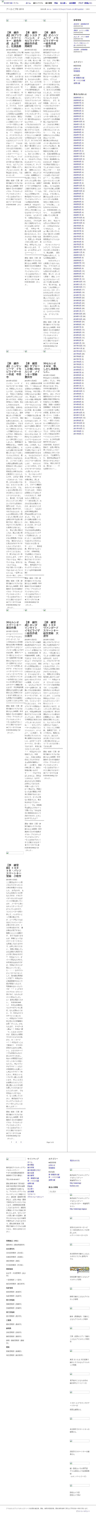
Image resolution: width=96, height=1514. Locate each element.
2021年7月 (77, 231)
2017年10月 (78, 351)
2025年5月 (77, 108)
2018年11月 (78, 316)
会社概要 (31, 1191)
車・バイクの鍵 (79, 80)
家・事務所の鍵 (33, 1178)
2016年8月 (77, 369)
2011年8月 (77, 434)
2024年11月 (78, 124)
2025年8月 (77, 100)
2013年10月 (78, 417)
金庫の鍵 (77, 83)
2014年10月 (78, 391)
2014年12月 (78, 388)
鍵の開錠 (31, 1164)
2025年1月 (77, 119)
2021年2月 (77, 244)
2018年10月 (78, 319)
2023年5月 (77, 172)
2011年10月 (78, 428)
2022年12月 (78, 185)
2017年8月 (77, 356)
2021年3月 (77, 241)
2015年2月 (77, 383)
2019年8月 (77, 292)
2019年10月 (78, 287)
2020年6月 (77, 265)
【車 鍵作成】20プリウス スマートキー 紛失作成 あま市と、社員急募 (14, 39)
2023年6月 (77, 169)
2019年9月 (77, 289)
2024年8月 (77, 132)
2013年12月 (78, 412)
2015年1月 (77, 386)
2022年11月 (78, 188)
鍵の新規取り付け (34, 1170)
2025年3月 (77, 113)
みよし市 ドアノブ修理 (81, 37)
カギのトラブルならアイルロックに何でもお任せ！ (69, 9)
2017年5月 (77, 364)
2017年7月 (77, 359)
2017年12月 (78, 345)
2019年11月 (78, 284)
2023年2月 (77, 180)
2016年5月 (77, 378)
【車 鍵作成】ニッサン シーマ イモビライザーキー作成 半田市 (15, 370)
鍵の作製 (31, 1167)
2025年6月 (77, 105)
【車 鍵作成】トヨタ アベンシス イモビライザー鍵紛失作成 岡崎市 (32, 39)
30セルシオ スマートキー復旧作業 (14, 624)
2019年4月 (77, 303)
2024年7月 (77, 135)
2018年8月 (77, 324)
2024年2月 (77, 148)
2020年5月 (77, 268)
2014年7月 (77, 396)
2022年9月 (77, 193)
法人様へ (31, 1188)
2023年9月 (77, 161)
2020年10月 (78, 255)
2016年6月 (77, 375)
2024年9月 (77, 129)
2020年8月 (77, 260)
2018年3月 (77, 337)
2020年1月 (77, 279)
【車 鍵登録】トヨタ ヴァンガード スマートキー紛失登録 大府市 (52, 629)
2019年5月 (77, 300)
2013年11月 (78, 415)
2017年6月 (77, 361)
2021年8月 (77, 228)
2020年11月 (78, 252)
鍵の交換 (31, 1173)
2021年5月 (77, 236)
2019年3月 (77, 305)
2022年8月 (77, 196)
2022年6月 (77, 201)
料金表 (30, 1186)
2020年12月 (78, 249)
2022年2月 (77, 212)
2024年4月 (77, 143)
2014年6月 (77, 399)
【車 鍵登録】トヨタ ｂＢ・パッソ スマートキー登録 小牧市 (15, 870)
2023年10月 (78, 159)
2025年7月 (77, 103)
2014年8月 (77, 393)
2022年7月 (77, 199)
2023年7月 (77, 167)
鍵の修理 (31, 1175)
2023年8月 (77, 164)
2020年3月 (77, 273)
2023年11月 (78, 156)
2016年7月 (77, 372)
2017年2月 (77, 367)
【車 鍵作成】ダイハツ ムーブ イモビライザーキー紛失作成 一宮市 (52, 39)
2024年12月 (78, 121)
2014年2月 (77, 407)
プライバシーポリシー (36, 1197)
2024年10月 (78, 127)
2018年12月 (78, 313)
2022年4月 (77, 207)
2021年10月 (78, 223)
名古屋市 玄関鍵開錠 (80, 49)
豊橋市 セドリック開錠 (81, 30)
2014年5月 (77, 402)
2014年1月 (77, 410)
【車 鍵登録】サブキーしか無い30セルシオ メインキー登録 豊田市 (32, 370)
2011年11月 (78, 426)
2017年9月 (77, 354)
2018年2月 (77, 340)
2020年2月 (77, 276)
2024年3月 (77, 145)
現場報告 (77, 71)
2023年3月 (77, 177)
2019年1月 (77, 311)
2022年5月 (77, 204)
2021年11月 (78, 220)
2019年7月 (77, 295)
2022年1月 (77, 215)
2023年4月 (77, 175)
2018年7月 (77, 327)
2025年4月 (77, 111)
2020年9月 (77, 257)
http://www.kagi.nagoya (78, 1209)
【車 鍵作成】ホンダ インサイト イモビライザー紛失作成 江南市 (32, 629)
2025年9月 (77, 97)
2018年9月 (77, 321)
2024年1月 (77, 151)
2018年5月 (77, 332)
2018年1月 (77, 343)
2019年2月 (77, 308)
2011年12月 (78, 423)
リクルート (32, 1194)
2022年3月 (77, 209)
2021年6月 (77, 233)
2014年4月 (77, 404)
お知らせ (77, 68)
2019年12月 (78, 281)
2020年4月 (77, 271)
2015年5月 (77, 380)
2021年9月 (77, 225)
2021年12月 (78, 217)
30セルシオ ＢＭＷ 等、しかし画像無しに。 (51, 367)
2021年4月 (77, 239)
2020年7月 (77, 263)
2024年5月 (77, 140)
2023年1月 (77, 183)
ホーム (49, 9)
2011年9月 (77, 431)
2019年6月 (77, 297)
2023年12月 (78, 153)
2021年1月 (77, 247)
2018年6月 (77, 330)
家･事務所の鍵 (79, 78)
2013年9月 (77, 420)
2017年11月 (78, 348)
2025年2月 (77, 116)
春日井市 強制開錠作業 (81, 24)
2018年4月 (77, 335)
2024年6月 (77, 137)
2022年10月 (78, 191)
